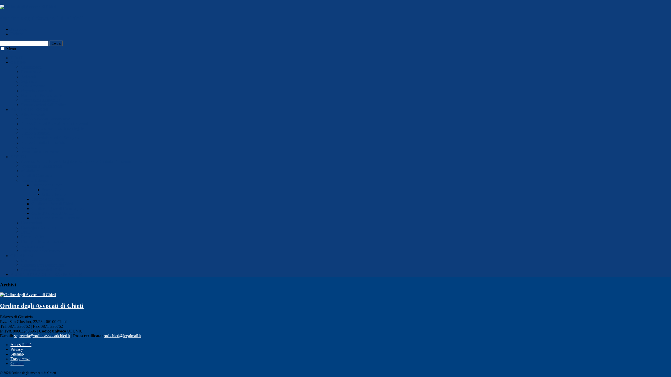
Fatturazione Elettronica (40, 100)
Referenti (28, 76)
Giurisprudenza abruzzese (42, 241)
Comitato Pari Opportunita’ (43, 265)
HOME (16, 58)
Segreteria (29, 81)
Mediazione (30, 260)
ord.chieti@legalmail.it (122, 336)
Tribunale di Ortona (47, 199)
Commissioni (32, 72)
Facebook (18, 29)
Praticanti (28, 147)
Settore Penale (54, 194)
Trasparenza (20, 359)
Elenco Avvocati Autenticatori (46, 119)
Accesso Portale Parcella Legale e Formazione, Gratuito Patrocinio (76, 161)
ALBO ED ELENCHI (29, 109)
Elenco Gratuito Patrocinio (43, 142)
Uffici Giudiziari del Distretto (55, 218)
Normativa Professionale (41, 95)
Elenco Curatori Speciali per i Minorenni (54, 123)
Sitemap (17, 354)
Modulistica (30, 171)
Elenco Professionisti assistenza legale (52, 128)
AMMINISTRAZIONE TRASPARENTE (46, 274)
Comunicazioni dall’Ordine (43, 105)
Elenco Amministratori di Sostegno (50, 138)
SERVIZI (18, 156)
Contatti (17, 363)
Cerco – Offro (32, 237)
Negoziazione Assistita (39, 90)
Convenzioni (31, 222)
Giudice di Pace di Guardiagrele (57, 208)
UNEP (26, 232)
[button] (2, 48)
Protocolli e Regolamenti (41, 166)
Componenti (31, 67)
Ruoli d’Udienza (34, 180)
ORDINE (18, 62)
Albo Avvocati (33, 114)
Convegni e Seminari (38, 227)
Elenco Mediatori (35, 133)
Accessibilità (20, 344)
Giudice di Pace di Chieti (52, 204)
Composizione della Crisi (42, 270)
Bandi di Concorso (36, 175)
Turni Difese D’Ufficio (40, 152)
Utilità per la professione (41, 251)
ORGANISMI (22, 255)
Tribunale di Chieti (46, 185)
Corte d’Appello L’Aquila (52, 213)
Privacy (16, 349)
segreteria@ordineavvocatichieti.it (42, 336)
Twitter (16, 34)
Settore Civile (53, 189)
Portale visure (32, 246)
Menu (11, 49)
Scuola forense (33, 86)
